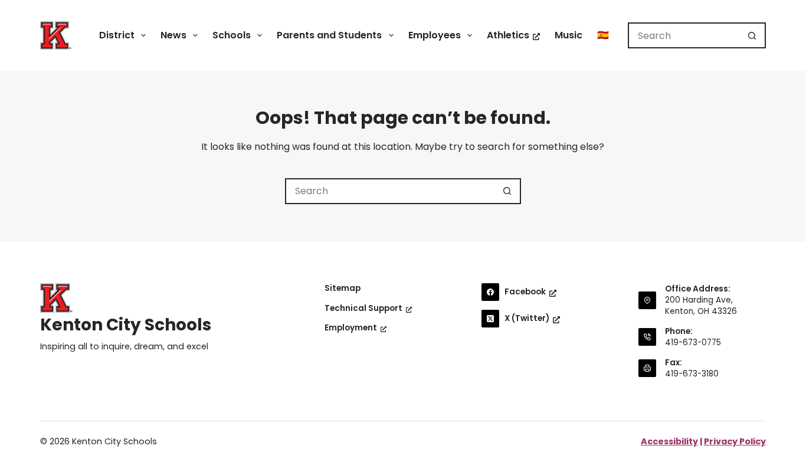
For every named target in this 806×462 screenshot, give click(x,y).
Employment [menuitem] (351, 328)
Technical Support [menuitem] (363, 308)
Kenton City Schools (125, 324)
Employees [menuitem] (434, 35)
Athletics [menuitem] (508, 35)
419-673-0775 (693, 342)
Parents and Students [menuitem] (329, 35)
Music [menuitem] (568, 35)
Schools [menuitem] (231, 35)
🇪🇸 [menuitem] (603, 35)
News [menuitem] (173, 35)
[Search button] (753, 35)
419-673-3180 (692, 373)
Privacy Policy (735, 441)
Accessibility (669, 441)
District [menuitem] (117, 35)
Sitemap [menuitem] (343, 288)
